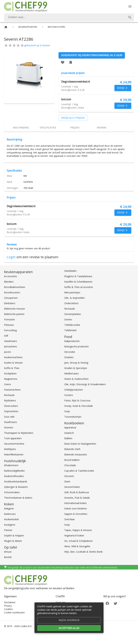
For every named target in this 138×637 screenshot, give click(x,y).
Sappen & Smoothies (75, 513)
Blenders (9, 281)
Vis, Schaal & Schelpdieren (78, 540)
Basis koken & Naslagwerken (80, 443)
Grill (6, 335)
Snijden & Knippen (14, 535)
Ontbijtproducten (73, 389)
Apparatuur (70, 427)
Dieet (67, 481)
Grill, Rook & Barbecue (76, 492)
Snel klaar (69, 519)
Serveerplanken (72, 314)
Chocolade (70, 465)
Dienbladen (70, 270)
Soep (67, 411)
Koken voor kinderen (75, 508)
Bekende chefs (72, 449)
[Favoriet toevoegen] (63, 62)
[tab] (20, 128)
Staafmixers (10, 422)
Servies (68, 319)
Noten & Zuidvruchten (76, 378)
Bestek (8, 557)
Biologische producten (76, 346)
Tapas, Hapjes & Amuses (78, 530)
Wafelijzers (10, 449)
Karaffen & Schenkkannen (78, 281)
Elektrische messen (14, 308)
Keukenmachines (13, 357)
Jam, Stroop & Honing (76, 362)
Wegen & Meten (13, 540)
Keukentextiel (11, 519)
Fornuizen (9, 319)
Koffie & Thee (11, 368)
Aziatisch (69, 432)
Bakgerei (9, 508)
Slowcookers (11, 405)
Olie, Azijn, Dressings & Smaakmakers (85, 384)
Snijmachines (11, 411)
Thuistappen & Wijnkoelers (18, 432)
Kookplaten (10, 373)
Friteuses (9, 324)
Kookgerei (9, 524)
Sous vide (9, 416)
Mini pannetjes (72, 292)
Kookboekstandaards (15, 481)
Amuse (8, 551)
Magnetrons (10, 378)
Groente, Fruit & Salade (77, 497)
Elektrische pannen (14, 314)
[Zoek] (130, 17)
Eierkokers (9, 303)
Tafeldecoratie (72, 324)
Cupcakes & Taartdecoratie (79, 470)
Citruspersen (11, 297)
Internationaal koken (75, 503)
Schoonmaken (12, 492)
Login (11, 257)
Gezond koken (72, 486)
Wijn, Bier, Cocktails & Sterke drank (83, 551)
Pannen (8, 530)
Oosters (68, 395)
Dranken (69, 357)
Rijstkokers (10, 400)
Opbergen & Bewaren (16, 486)
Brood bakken (72, 459)
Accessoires (10, 276)
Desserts (69, 476)
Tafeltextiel (70, 330)
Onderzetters (71, 303)
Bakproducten (72, 341)
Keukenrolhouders (14, 476)
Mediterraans (71, 373)
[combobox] (69, 17)
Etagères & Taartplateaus (78, 276)
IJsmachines (10, 346)
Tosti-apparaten (13, 438)
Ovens (7, 384)
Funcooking (10, 330)
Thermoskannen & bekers (18, 497)
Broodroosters (12, 292)
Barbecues (10, 513)
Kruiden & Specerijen (75, 368)
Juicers (7, 351)
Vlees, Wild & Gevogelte (77, 546)
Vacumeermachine (14, 443)
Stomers (8, 427)
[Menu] (130, 6)
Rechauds (9, 395)
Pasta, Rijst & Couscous (77, 400)
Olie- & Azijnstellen (74, 297)
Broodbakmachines (14, 287)
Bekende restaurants (75, 454)
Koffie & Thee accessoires (78, 287)
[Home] (6, 27)
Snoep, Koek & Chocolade (78, 405)
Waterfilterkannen (13, 454)
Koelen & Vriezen (13, 362)
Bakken (68, 438)
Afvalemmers (11, 465)
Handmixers (10, 341)
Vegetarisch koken (74, 535)
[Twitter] (115, 603)
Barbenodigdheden (14, 470)
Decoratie (69, 351)
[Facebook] (107, 603)
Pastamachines (12, 389)
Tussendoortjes (72, 416)
